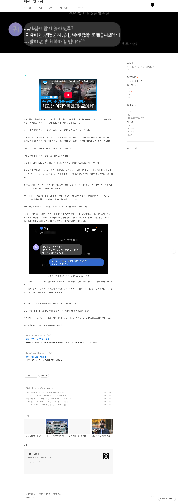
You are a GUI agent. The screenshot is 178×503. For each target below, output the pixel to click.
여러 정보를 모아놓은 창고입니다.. (40, 457)
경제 (129, 98)
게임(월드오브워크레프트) (136, 118)
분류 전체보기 (132, 77)
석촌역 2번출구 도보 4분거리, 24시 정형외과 (44, 360)
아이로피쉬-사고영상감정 (38, 339)
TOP (152, 495)
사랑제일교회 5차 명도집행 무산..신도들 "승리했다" (44, 404)
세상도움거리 (131, 105)
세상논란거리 (33, 2)
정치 (129, 92)
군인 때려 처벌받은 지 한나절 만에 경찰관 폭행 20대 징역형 (47, 398)
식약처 (130, 112)
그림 (40, 7)
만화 (51, 7)
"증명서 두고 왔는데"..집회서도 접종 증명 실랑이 (43, 392)
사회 (39, 388)
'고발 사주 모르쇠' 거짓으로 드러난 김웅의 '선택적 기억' (46, 401)
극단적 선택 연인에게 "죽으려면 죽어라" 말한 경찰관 (45, 395)
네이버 (26, 75)
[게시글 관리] (35, 375)
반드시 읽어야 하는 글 (134, 81)
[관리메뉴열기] (174, 251)
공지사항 (27, 7)
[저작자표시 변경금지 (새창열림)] (51, 376)
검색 (147, 5)
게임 (129, 115)
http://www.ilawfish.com (36, 335)
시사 (129, 125)
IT (128, 101)
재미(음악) (80, 7)
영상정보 (130, 122)
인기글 (136, 148)
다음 (25, 68)
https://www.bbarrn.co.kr (36, 353)
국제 (129, 95)
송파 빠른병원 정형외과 (37, 356)
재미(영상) (64, 7)
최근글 (129, 148)
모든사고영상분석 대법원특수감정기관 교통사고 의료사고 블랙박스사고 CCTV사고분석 (61, 342)
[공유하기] (32, 375)
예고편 (130, 135)
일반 (129, 108)
